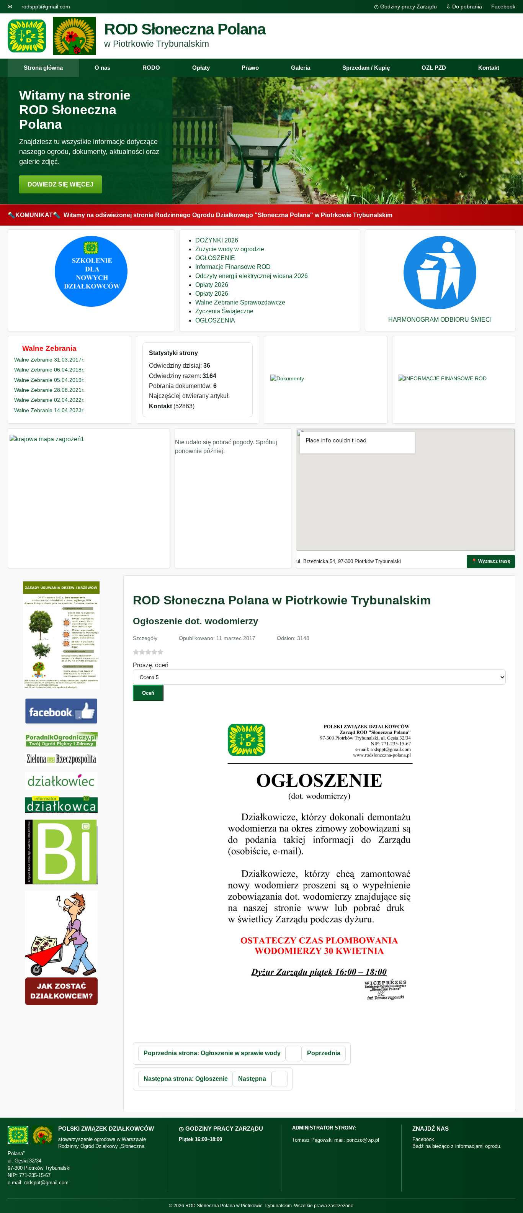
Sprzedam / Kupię (366, 67)
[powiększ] (319, 1025)
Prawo (250, 67)
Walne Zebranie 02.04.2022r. (49, 400)
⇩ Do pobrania (464, 6)
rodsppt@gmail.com (45, 6)
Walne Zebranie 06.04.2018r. (49, 370)
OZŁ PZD (434, 67)
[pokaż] (91, 304)
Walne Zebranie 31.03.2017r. (49, 360)
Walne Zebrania (49, 348)
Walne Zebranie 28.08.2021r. (49, 390)
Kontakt (488, 67)
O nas (102, 67)
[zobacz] (61, 739)
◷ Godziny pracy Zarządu (405, 6)
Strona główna (43, 67)
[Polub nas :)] (61, 722)
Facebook (503, 6)
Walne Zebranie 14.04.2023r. (49, 410)
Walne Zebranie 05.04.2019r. (49, 380)
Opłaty (201, 67)
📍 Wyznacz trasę (490, 561)
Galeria (300, 67)
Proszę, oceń (150, 665)
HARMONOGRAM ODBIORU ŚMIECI (440, 319)
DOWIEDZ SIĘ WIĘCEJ (60, 184)
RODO (151, 67)
